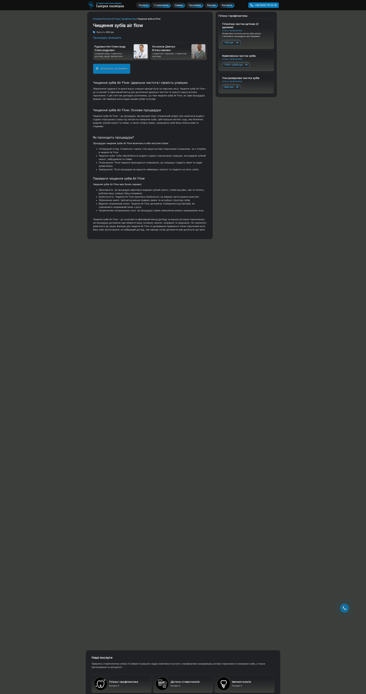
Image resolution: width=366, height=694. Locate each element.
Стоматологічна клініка (109, 3)
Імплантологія (241, 681)
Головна (97, 19)
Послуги (107, 19)
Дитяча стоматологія (185, 681)
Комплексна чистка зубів (239, 55)
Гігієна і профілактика (124, 19)
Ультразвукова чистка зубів (240, 77)
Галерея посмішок (110, 6)
